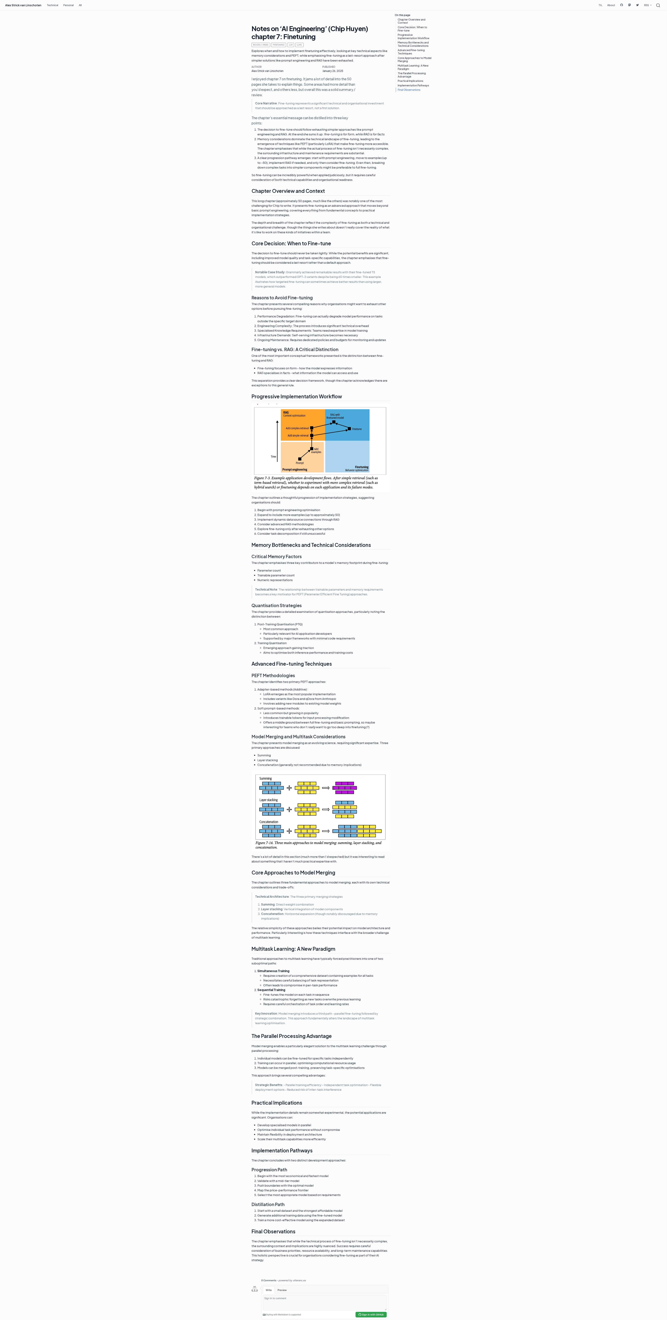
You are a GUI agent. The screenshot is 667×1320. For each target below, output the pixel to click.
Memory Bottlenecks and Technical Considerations (413, 44)
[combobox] (658, 5)
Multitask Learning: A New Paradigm (413, 67)
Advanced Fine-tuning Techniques (411, 51)
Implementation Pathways (413, 85)
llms (299, 45)
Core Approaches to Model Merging (414, 59)
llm (291, 45)
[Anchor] (328, 190)
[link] (647, 5)
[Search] (658, 5)
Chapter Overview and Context (411, 21)
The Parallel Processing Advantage (412, 75)
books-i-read (260, 45)
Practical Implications (410, 80)
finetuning (279, 45)
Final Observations (409, 89)
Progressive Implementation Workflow (413, 36)
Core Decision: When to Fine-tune (412, 29)
